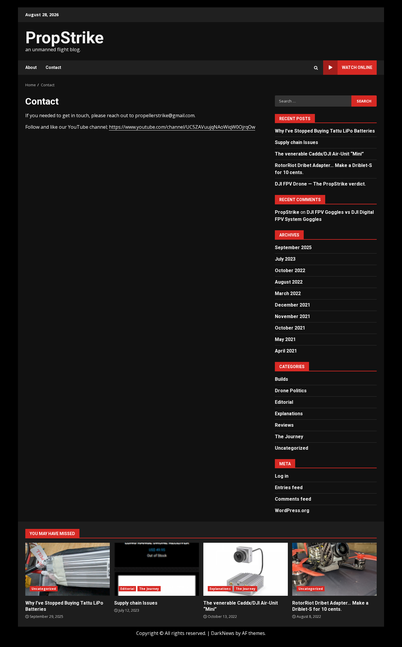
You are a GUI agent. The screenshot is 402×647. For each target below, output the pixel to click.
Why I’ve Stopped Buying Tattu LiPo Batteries (325, 131)
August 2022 (289, 282)
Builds (281, 379)
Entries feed (289, 487)
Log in (281, 476)
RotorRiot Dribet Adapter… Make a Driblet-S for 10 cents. (334, 569)
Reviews (284, 425)
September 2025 (293, 247)
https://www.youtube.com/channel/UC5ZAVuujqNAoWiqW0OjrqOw (182, 127)
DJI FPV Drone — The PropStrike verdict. (320, 184)
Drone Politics (291, 390)
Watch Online (357, 67)
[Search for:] (313, 101)
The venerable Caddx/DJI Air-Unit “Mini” (319, 154)
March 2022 (288, 293)
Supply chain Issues (296, 142)
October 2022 (290, 270)
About (31, 67)
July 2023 (285, 259)
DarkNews (222, 633)
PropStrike (64, 37)
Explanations (289, 413)
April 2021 (286, 351)
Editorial (284, 402)
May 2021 (285, 339)
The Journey (289, 436)
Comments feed (293, 499)
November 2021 (292, 316)
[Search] (316, 67)
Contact (53, 67)
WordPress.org (292, 510)
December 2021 (292, 305)
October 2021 (290, 328)
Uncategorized (291, 448)
